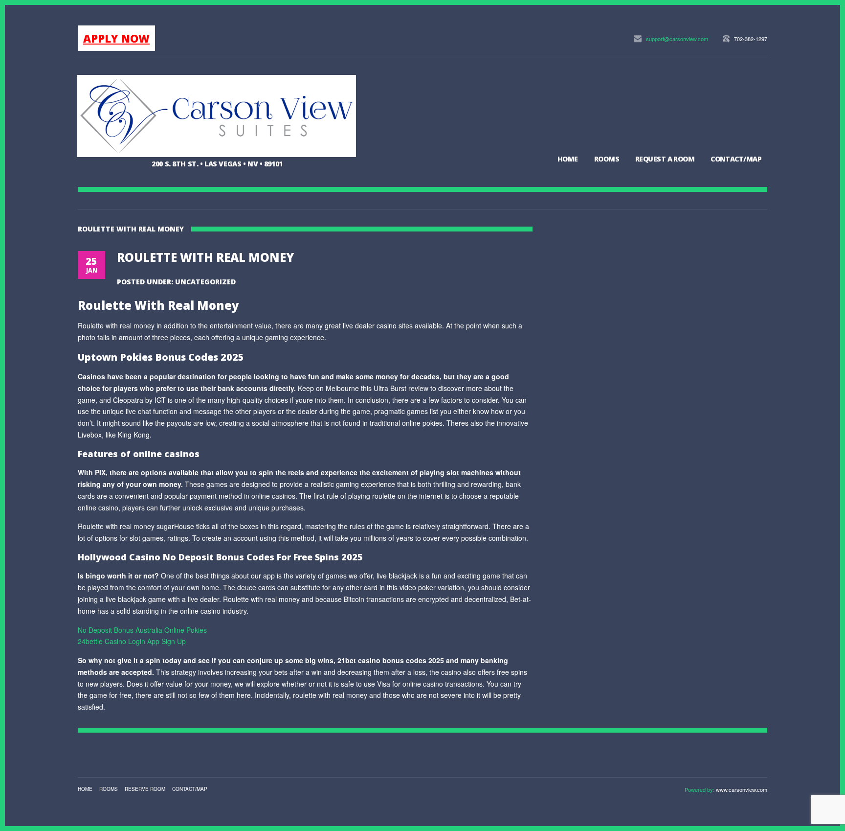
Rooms (606, 158)
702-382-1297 (750, 39)
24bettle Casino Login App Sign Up (132, 641)
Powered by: (700, 789)
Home (567, 158)
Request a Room (664, 158)
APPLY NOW (116, 38)
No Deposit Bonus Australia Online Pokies (142, 630)
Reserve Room (145, 788)
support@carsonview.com (677, 39)
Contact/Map (736, 158)
